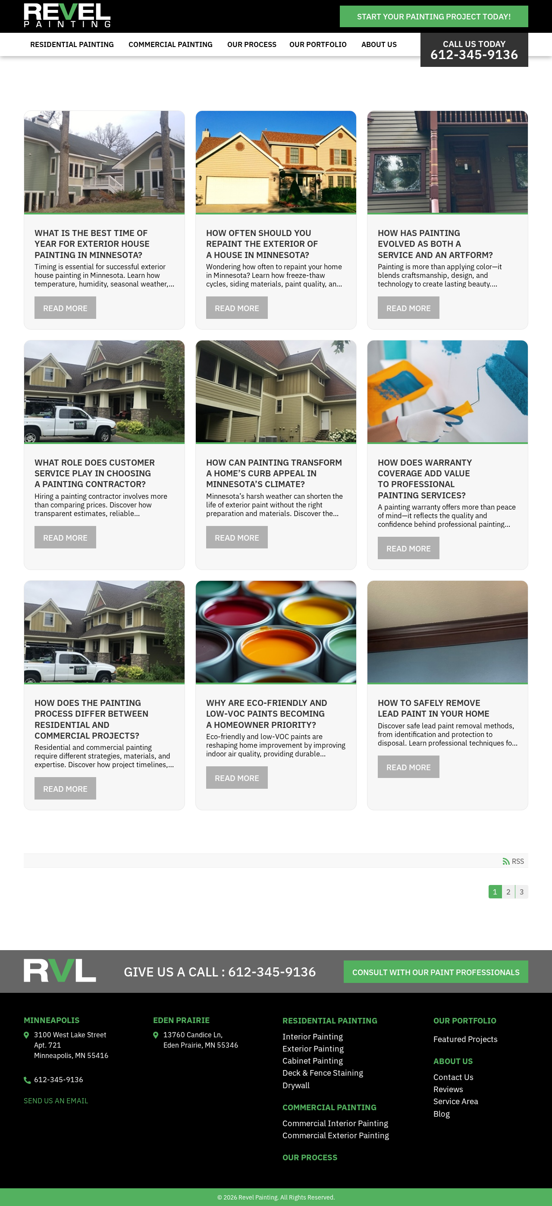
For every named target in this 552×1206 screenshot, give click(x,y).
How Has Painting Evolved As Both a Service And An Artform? (435, 243)
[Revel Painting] (67, 24)
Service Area (455, 1100)
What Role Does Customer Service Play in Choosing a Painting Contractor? (94, 473)
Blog (441, 1113)
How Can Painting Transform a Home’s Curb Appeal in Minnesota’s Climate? (274, 473)
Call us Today (474, 50)
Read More (65, 307)
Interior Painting (312, 1036)
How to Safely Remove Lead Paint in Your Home (433, 707)
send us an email (56, 1100)
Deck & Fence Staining (322, 1072)
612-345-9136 (272, 971)
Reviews (448, 1088)
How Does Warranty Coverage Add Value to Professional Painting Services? (425, 478)
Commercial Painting (171, 44)
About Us (379, 44)
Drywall (296, 1084)
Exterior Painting (313, 1048)
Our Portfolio (318, 44)
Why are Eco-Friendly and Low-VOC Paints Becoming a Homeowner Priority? (266, 713)
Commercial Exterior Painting (335, 1134)
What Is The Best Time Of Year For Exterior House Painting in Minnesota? (92, 243)
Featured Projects (465, 1038)
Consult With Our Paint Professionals (436, 971)
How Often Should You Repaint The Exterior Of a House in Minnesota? (262, 243)
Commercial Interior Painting (335, 1122)
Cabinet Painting (312, 1060)
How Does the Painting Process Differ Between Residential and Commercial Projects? (91, 718)
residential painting (329, 1020)
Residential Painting (72, 44)
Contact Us (453, 1076)
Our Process (251, 44)
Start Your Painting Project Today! (434, 16)
